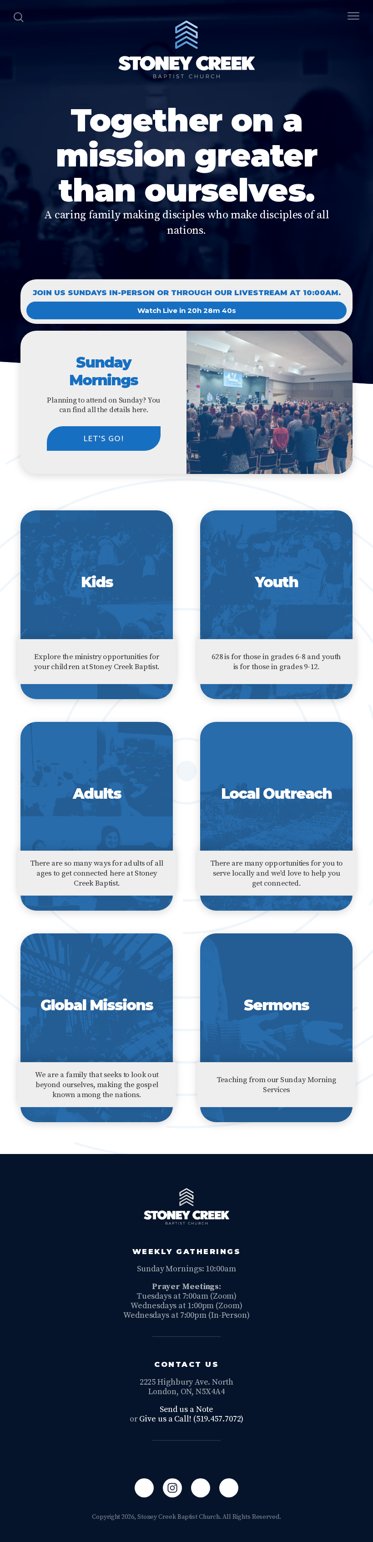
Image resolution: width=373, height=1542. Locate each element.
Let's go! (103, 438)
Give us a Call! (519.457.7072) (191, 1419)
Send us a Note (187, 1409)
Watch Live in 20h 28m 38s (186, 310)
